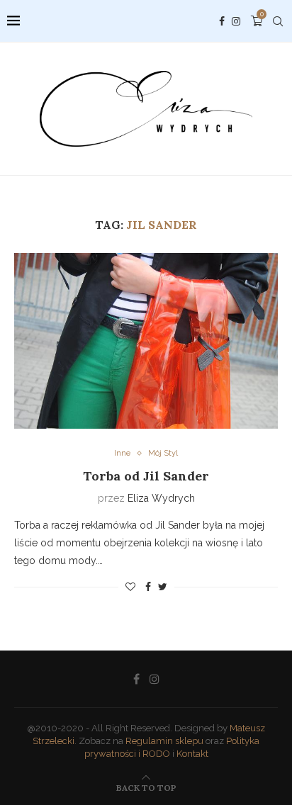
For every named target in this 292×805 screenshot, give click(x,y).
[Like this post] (130, 586)
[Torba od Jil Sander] (146, 341)
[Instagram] (236, 21)
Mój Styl (163, 453)
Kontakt (192, 753)
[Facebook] (222, 21)
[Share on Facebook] (148, 586)
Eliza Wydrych (161, 498)
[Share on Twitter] (162, 586)
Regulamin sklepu (164, 741)
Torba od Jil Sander (146, 476)
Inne (122, 453)
